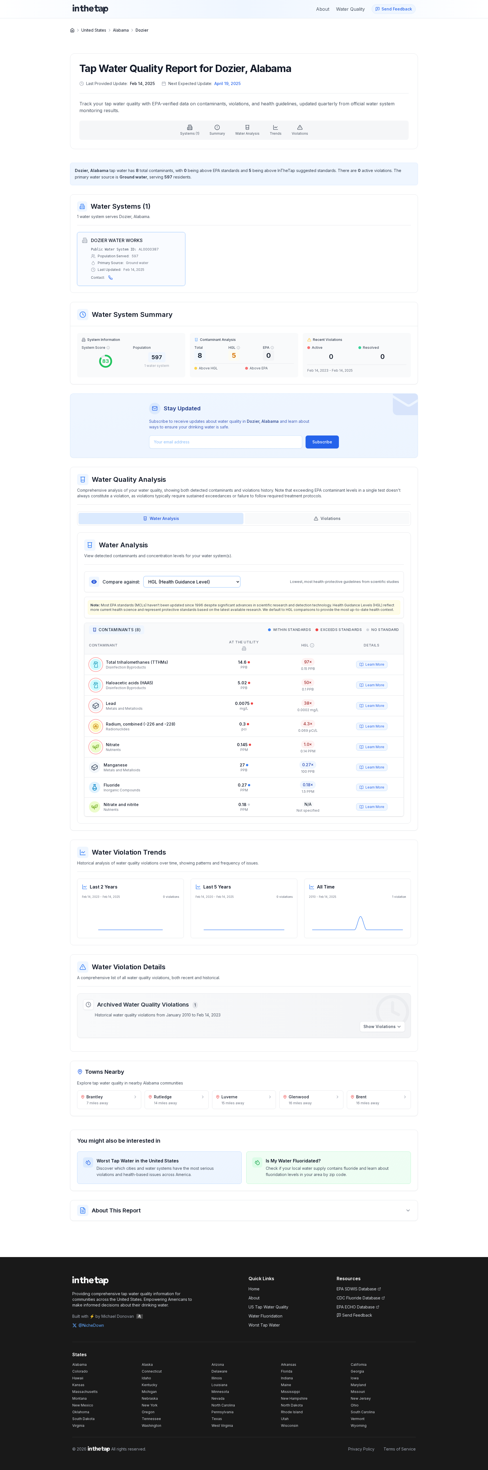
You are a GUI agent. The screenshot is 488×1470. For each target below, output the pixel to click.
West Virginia (222, 1425)
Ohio (355, 1405)
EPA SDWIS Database (356, 1288)
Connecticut (152, 1371)
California (359, 1364)
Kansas (78, 1385)
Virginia (78, 1425)
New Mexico (82, 1405)
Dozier (142, 30)
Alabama (121, 30)
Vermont (358, 1419)
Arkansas (288, 1364)
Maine (286, 1385)
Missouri (358, 1392)
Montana (79, 1398)
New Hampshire (294, 1398)
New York (150, 1405)
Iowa (355, 1378)
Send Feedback (357, 1315)
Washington (151, 1425)
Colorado (80, 1371)
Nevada (218, 1398)
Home (254, 1288)
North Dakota (292, 1405)
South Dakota (83, 1419)
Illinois (217, 1378)
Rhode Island (292, 1412)
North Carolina (223, 1405)
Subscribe (322, 441)
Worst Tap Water (264, 1325)
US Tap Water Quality (268, 1307)
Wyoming (359, 1425)
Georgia (357, 1371)
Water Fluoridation (265, 1316)
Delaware (219, 1371)
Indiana (287, 1378)
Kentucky (149, 1385)
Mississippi (290, 1392)
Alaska (147, 1364)
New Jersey (361, 1398)
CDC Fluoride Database (358, 1297)
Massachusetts (85, 1392)
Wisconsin (289, 1425)
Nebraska (150, 1398)
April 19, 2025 (227, 83)
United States (93, 30)
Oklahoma (80, 1412)
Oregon (148, 1412)
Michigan (149, 1392)
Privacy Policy (361, 1449)
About (254, 1297)
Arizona (218, 1364)
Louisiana (219, 1385)
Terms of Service (400, 1449)
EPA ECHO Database (356, 1307)
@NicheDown (91, 1325)
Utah (285, 1419)
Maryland (358, 1385)
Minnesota (220, 1392)
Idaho (146, 1378)
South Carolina (363, 1412)
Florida (286, 1371)
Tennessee (151, 1419)
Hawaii (77, 1378)
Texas (217, 1419)
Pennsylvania (223, 1412)
